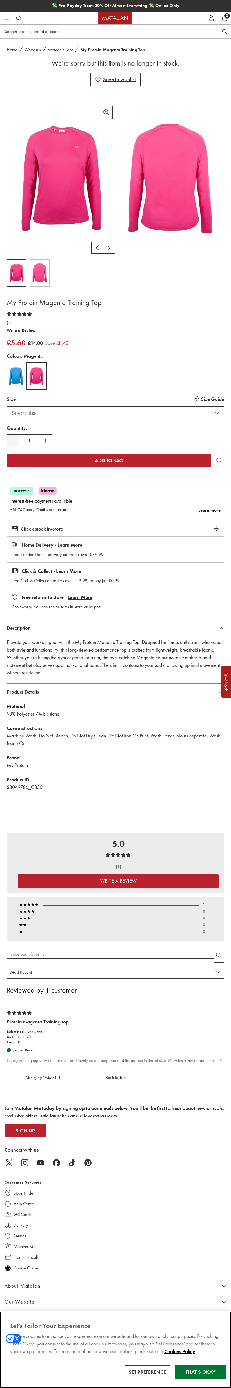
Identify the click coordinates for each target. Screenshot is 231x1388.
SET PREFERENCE (147, 1372)
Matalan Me (24, 1246)
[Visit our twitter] (9, 1162)
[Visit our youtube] (40, 1162)
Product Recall (26, 1257)
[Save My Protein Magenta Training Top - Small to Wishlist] (98, 79)
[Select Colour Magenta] (36, 376)
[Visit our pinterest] (87, 1162)
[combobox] (115, 413)
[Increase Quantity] (45, 441)
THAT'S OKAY (201, 1372)
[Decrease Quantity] (13, 441)
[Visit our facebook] (56, 1162)
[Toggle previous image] (97, 248)
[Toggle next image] (109, 248)
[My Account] (211, 18)
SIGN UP (25, 1131)
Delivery (21, 1225)
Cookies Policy (179, 1351)
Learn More (69, 545)
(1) (9, 322)
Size (11, 399)
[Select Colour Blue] (16, 376)
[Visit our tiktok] (72, 1162)
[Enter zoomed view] (106, 112)
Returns (20, 1236)
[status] (29, 441)
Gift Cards (22, 1214)
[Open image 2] (40, 273)
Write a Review (21, 330)
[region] (115, 1349)
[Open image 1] (16, 273)
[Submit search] (18, 18)
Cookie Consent (27, 1268)
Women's (33, 49)
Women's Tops (60, 49)
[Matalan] (115, 18)
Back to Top (116, 1077)
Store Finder (24, 1193)
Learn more (209, 510)
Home (12, 49)
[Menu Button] (6, 18)
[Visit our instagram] (24, 1162)
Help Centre (24, 1203)
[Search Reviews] (219, 956)
